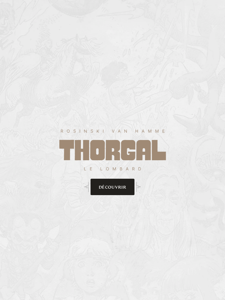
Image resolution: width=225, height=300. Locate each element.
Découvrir (112, 187)
